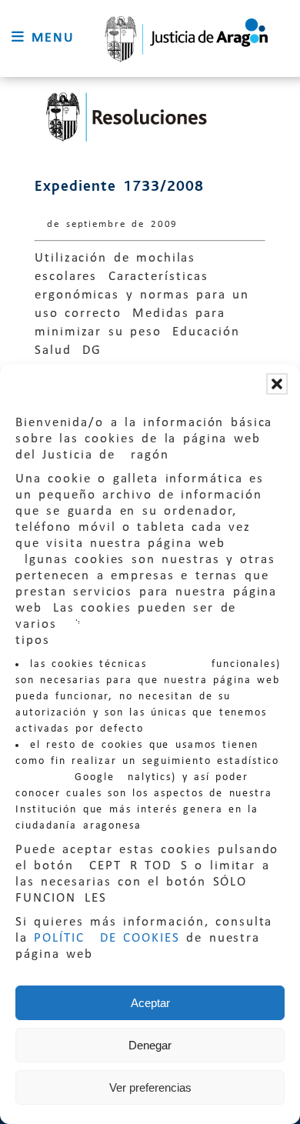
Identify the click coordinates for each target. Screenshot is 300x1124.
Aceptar (150, 1002)
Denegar (150, 1045)
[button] (277, 384)
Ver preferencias (150, 1087)
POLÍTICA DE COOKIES (107, 938)
